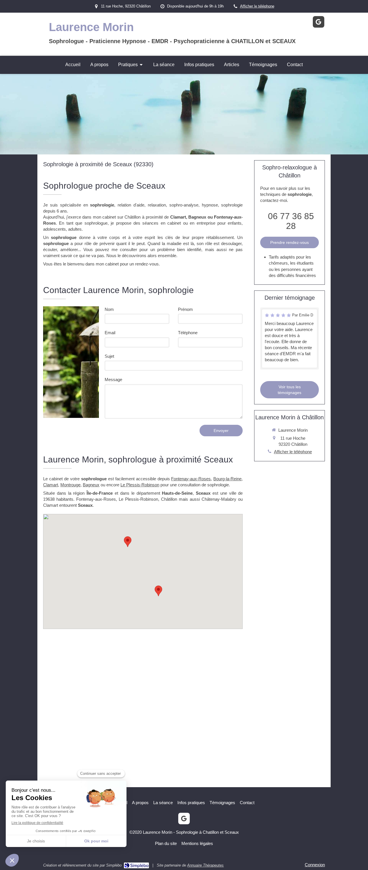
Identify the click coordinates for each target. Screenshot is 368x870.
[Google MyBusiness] (318, 22)
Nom (109, 309)
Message (113, 379)
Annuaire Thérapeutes (205, 865)
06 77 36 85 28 (291, 221)
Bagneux (91, 484)
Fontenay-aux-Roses (191, 478)
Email (110, 332)
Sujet (109, 356)
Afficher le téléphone (257, 6)
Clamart (50, 484)
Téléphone (188, 332)
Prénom (185, 309)
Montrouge (70, 484)
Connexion (315, 864)
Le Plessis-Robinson (139, 484)
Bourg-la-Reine (227, 478)
